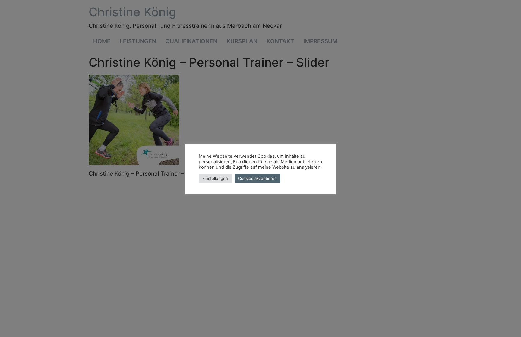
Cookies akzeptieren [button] (257, 178)
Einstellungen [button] (215, 178)
